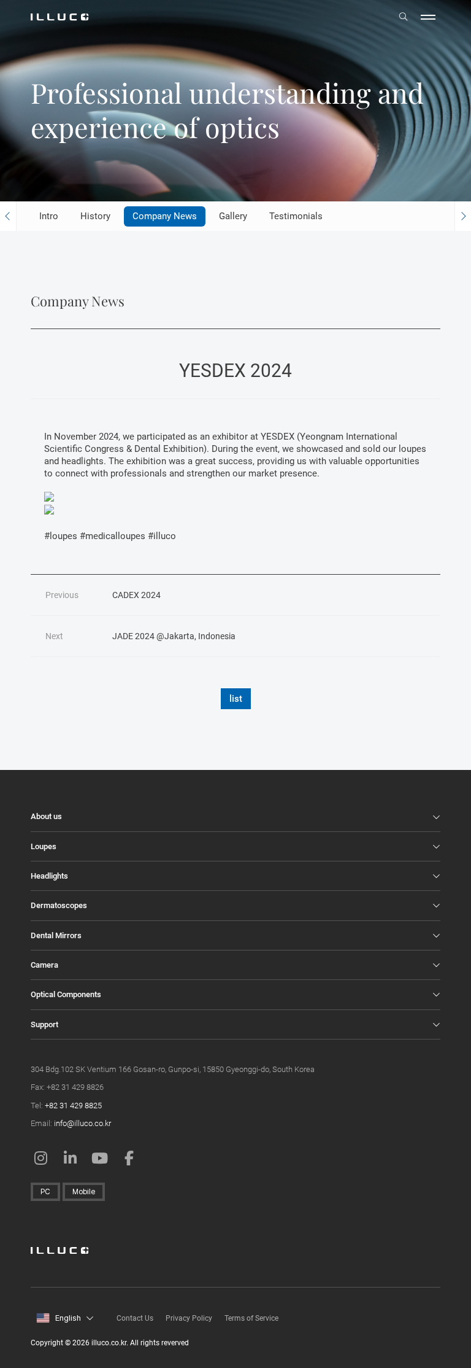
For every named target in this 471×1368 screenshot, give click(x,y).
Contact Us (135, 1318)
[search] (403, 17)
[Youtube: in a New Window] (99, 1158)
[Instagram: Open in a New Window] (40, 1158)
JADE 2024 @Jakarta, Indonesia (174, 636)
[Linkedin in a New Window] (70, 1158)
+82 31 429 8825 (73, 1105)
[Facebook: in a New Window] (129, 1158)
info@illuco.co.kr (82, 1123)
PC (45, 1191)
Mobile (83, 1191)
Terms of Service (251, 1318)
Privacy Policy (189, 1318)
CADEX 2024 (136, 595)
